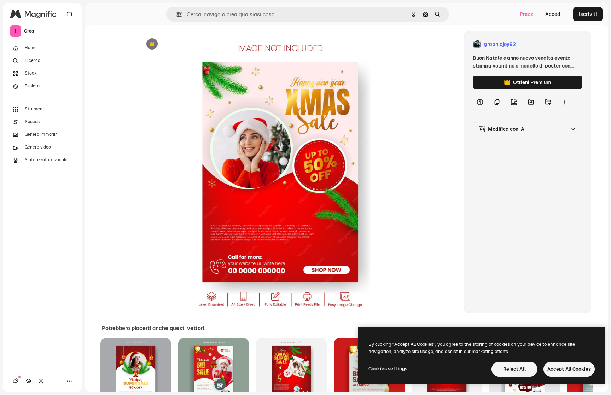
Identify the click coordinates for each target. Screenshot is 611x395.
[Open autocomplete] (176, 14)
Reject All (514, 369)
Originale (186, 44)
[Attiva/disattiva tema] (41, 381)
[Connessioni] (15, 381)
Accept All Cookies (569, 369)
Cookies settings (387, 369)
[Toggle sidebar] (69, 14)
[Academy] (28, 381)
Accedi (553, 14)
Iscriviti (588, 14)
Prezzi (527, 14)
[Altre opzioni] (565, 102)
